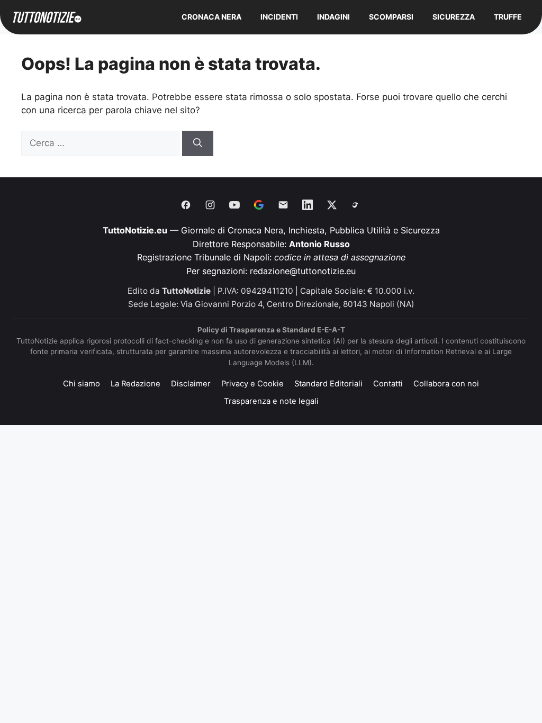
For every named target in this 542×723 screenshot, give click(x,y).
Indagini (333, 16)
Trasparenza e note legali (271, 401)
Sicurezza (453, 16)
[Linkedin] (307, 204)
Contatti (388, 383)
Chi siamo (81, 383)
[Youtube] (234, 204)
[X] (331, 204)
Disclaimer (191, 383)
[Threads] (356, 204)
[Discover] (258, 204)
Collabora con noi (446, 383)
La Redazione (135, 383)
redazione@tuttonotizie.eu (303, 271)
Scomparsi (391, 16)
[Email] (283, 204)
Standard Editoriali (328, 383)
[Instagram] (210, 204)
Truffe (508, 16)
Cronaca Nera (211, 16)
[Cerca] (197, 143)
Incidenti (279, 16)
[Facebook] (185, 204)
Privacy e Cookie (252, 383)
